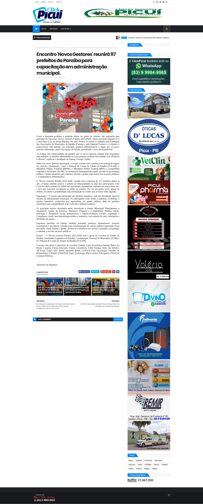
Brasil (110, 38)
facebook (118, 319)
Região (146, 469)
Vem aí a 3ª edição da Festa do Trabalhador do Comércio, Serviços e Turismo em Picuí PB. (50, 289)
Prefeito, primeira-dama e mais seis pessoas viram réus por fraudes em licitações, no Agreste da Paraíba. (77, 288)
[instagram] (163, 2)
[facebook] (154, 2)
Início (37, 2)
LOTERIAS (148, 465)
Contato (50, 2)
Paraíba (164, 465)
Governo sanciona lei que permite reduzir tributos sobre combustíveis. (142, 38)
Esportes (132, 465)
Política (139, 469)
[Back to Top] (169, 495)
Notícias (65, 29)
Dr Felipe (54, 29)
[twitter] (157, 2)
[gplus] (166, 2)
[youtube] (160, 2)
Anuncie (59, 2)
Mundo (156, 465)
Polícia (131, 469)
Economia (148, 460)
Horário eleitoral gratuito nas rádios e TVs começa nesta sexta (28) (105, 289)
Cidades (139, 460)
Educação (158, 460)
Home (38, 48)
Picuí (44, 29)
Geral (43, 48)
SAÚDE (154, 469)
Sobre (43, 2)
